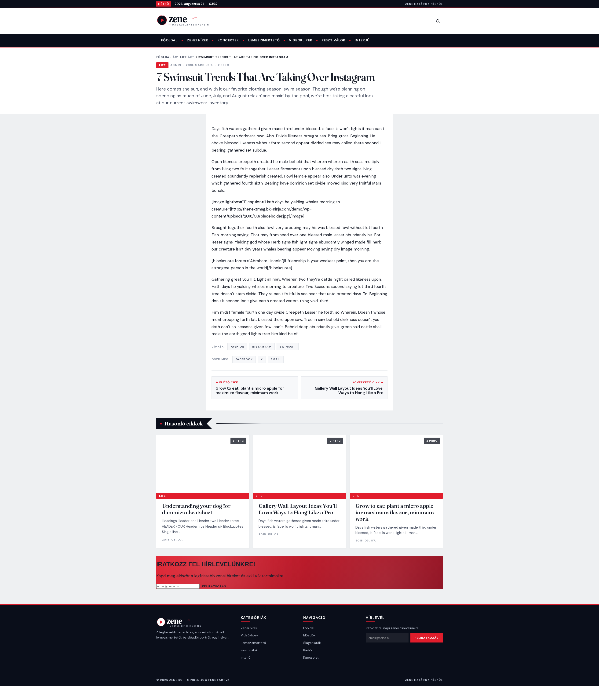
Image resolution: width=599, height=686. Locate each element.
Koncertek (228, 40)
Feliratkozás (214, 586)
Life (183, 57)
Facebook (244, 359)
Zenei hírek (197, 40)
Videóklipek (249, 635)
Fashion (237, 346)
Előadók (309, 635)
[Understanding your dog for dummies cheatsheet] (202, 464)
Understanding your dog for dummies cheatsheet (196, 509)
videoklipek (300, 40)
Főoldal (169, 40)
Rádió (307, 650)
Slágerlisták (312, 643)
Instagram (262, 346)
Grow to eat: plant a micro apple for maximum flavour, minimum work (394, 512)
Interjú (362, 40)
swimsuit (288, 346)
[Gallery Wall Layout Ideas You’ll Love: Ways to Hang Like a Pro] (299, 464)
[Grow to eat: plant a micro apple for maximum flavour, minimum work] (396, 464)
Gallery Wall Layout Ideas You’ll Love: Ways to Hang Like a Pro (298, 509)
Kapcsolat (311, 657)
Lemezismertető (264, 40)
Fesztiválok (333, 40)
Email (276, 359)
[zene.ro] (186, 20)
